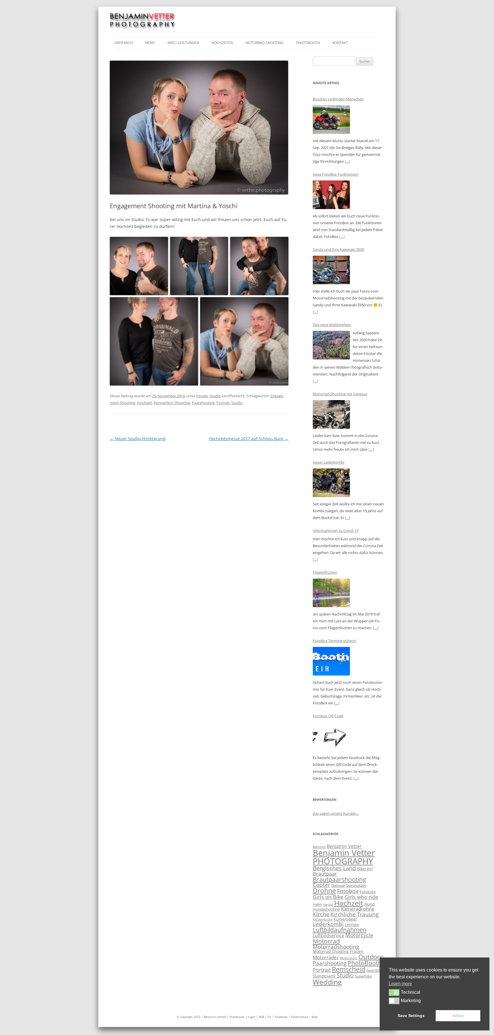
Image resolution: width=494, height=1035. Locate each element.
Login (252, 1017)
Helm (317, 904)
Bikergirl (365, 868)
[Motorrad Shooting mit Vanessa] (331, 415)
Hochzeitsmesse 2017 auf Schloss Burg (248, 438)
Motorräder (326, 957)
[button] (394, 992)
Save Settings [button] (411, 1015)
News (150, 42)
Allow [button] (458, 1015)
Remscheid (348, 969)
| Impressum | (237, 1017)
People (202, 395)
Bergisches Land (334, 868)
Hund (369, 904)
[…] (347, 161)
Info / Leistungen (183, 42)
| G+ (268, 1017)
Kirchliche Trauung (354, 914)
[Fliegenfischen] (331, 594)
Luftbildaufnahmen (339, 930)
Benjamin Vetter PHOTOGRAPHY (344, 857)
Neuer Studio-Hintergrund (138, 438)
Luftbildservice (328, 935)
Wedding (327, 982)
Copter (321, 885)
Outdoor (370, 956)
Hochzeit (144, 402)
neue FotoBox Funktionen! (335, 174)
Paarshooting (203, 402)
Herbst (328, 905)
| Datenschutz (298, 1017)
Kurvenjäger (345, 919)
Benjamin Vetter (344, 846)
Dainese (338, 885)
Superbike (363, 976)
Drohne (324, 890)
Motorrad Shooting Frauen (338, 951)
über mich (123, 42)
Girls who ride (361, 896)
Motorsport (348, 958)
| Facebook (280, 1017)
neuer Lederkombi (328, 462)
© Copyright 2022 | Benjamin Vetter (201, 1017)
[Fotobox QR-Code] (331, 737)
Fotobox (347, 891)
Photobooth (308, 42)
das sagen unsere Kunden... (336, 813)
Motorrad (326, 941)
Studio (215, 395)
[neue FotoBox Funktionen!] (331, 195)
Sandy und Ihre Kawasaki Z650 (338, 249)
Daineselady (356, 885)
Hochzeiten (222, 42)
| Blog (313, 1017)
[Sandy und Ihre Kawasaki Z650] (331, 271)
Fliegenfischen (325, 572)
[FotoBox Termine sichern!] (331, 662)
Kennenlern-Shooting (172, 402)
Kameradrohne (358, 908)
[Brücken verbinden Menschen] (331, 120)
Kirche (321, 914)
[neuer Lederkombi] (331, 483)
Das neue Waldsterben (332, 324)
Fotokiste (368, 891)
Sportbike (374, 970)
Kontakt (340, 42)
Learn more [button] (400, 983)
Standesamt (324, 976)
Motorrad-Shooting (265, 42)
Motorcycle (359, 935)
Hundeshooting (326, 909)
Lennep (352, 924)
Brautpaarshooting (339, 879)
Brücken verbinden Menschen (338, 99)
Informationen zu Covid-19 (335, 530)
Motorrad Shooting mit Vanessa (340, 393)
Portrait (223, 402)
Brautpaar (325, 873)
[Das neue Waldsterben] (331, 346)
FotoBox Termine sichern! (334, 640)
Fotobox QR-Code (328, 715)
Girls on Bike (328, 896)
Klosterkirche (322, 919)
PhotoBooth (365, 963)
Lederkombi (328, 924)
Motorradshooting (336, 946)
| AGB (260, 1017)
